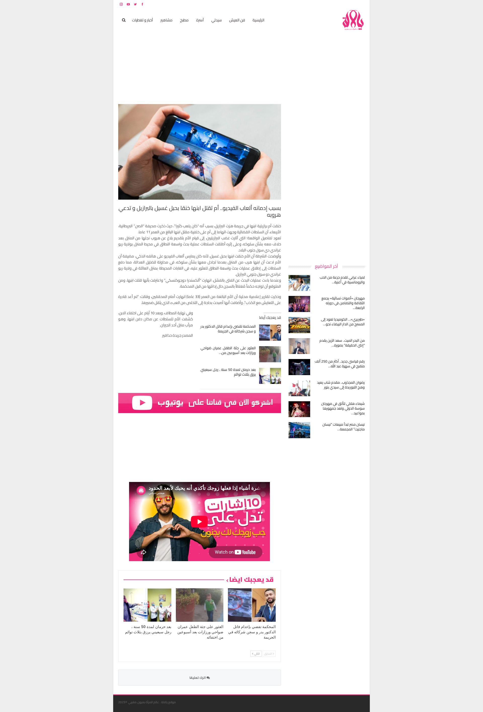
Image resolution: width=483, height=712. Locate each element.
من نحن (361, 4)
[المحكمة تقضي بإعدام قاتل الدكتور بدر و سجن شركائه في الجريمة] (270, 333)
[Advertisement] (327, 179)
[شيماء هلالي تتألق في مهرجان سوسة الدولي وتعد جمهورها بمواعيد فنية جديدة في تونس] (299, 409)
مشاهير (166, 20)
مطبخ (184, 20)
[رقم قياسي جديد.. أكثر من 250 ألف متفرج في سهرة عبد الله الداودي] (299, 367)
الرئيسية (258, 20)
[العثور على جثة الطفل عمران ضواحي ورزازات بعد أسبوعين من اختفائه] (270, 354)
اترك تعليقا (198, 678)
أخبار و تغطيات (142, 20)
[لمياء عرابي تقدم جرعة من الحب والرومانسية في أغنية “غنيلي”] (299, 283)
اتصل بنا (333, 4)
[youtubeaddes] (199, 402)
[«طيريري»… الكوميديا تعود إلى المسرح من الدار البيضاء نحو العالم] (299, 325)
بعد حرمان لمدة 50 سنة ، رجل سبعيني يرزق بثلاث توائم (228, 372)
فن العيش (237, 20)
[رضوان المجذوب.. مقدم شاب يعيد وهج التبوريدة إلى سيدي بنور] (299, 388)
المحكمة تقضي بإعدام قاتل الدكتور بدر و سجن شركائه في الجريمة (228, 328)
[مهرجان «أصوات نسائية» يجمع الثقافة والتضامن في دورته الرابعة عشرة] (299, 304)
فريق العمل (347, 4)
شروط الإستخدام (316, 4)
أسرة (200, 20)
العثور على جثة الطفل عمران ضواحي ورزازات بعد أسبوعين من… (228, 350)
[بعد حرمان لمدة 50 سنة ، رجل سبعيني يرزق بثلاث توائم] (270, 376)
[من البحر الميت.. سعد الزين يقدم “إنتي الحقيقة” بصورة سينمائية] (299, 346)
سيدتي (216, 20)
